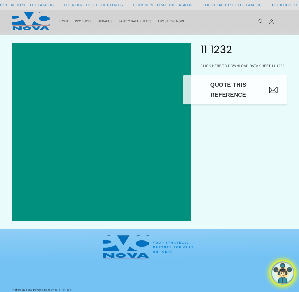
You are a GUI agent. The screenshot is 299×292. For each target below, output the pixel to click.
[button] (260, 21)
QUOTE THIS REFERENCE (228, 90)
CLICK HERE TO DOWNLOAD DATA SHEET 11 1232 (242, 65)
